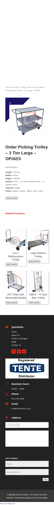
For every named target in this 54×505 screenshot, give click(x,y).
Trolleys (23, 87)
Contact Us (16, 345)
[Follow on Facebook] (14, 351)
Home (45, 17)
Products (44, 31)
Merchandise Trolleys (36, 87)
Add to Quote (11, 198)
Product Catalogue (39, 28)
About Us (16, 335)
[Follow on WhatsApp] (24, 351)
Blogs (14, 342)
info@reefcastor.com (32, 5)
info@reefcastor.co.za (21, 408)
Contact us (43, 74)
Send (46, 479)
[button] (10, 103)
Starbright (42, 497)
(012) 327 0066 (18, 398)
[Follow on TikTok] (19, 351)
